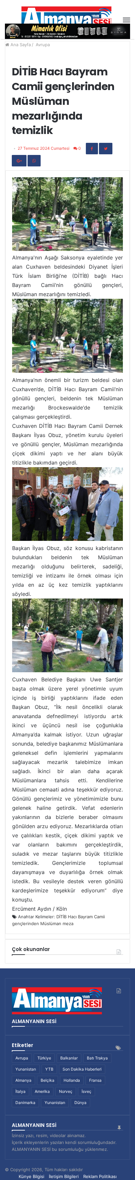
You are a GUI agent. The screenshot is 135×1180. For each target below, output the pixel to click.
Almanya (23, 1080)
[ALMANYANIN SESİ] (67, 20)
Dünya (80, 1102)
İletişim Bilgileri (64, 1176)
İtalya (20, 1091)
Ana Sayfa (20, 44)
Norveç (65, 1091)
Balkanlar (69, 1058)
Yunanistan (25, 1069)
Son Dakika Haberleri (82, 1069)
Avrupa (43, 44)
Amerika (42, 1091)
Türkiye (44, 1058)
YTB (49, 1069)
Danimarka (25, 1102)
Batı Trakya (97, 1058)
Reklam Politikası (100, 1176)
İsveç (86, 1091)
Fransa (95, 1080)
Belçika (47, 1080)
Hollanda (72, 1080)
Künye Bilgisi (31, 1176)
